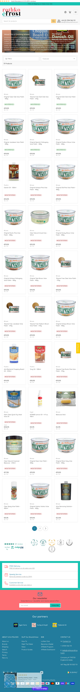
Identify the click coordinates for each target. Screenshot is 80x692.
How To (24, 641)
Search (4, 650)
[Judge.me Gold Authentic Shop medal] (52, 542)
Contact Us (67, 641)
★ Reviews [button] (78, 348)
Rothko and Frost (35, 680)
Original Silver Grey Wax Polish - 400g (64, 462)
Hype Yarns (23, 625)
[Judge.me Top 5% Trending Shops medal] (52, 549)
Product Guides (27, 650)
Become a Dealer (47, 644)
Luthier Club (45, 641)
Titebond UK (62, 625)
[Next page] (45, 528)
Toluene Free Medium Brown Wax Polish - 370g (39, 325)
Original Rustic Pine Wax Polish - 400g (12, 234)
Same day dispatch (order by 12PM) (20, 576)
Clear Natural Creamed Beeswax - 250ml (11, 462)
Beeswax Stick (61, 415)
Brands (4, 644)
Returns (5, 658)
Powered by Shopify (48, 680)
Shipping (5, 647)
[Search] (53, 21)
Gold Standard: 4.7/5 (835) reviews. (23, 1)
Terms (4, 655)
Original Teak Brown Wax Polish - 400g (38, 279)
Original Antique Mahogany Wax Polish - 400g (13, 279)
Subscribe (55, 605)
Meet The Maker (27, 644)
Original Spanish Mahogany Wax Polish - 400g (39, 143)
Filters (10, 59)
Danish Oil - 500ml (10, 188)
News (23, 647)
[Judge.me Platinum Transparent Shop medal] (34, 542)
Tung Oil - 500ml (35, 369)
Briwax (6, 94)
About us (5, 641)
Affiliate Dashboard (48, 650)
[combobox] (29, 21)
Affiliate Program (47, 647)
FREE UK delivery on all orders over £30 (22, 568)
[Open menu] (75, 12)
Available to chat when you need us (20, 585)
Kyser (31, 412)
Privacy (5, 652)
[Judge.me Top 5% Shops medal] (69, 542)
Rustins (6, 185)
